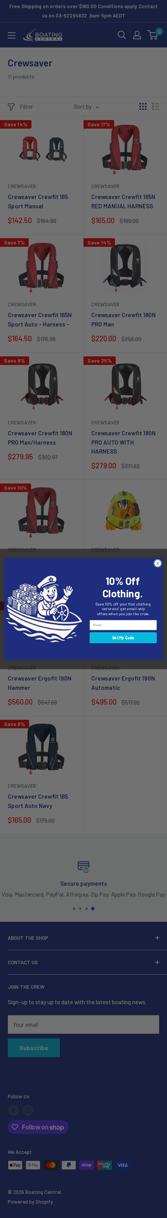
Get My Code (123, 637)
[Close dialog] (157, 563)
